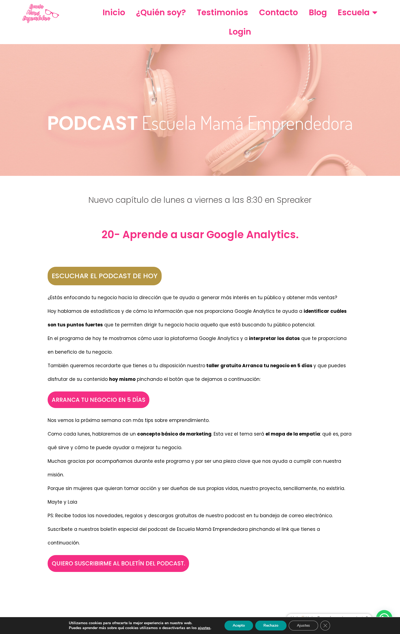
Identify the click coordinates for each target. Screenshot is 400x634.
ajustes (204, 628)
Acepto (239, 625)
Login (240, 32)
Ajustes (303, 625)
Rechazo (270, 625)
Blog (318, 12)
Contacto (278, 12)
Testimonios (222, 12)
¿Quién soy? (161, 12)
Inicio (114, 12)
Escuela (354, 12)
